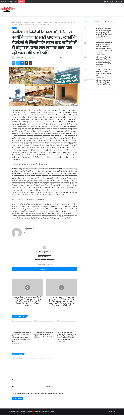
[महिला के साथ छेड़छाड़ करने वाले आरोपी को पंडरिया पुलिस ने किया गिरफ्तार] (89, 82)
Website (48, 387)
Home (15, 22)
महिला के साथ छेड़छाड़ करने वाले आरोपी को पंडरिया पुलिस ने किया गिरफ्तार (104, 82)
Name (14, 380)
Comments (108, 22)
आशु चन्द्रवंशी (18, 58)
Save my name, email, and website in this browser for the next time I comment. (39, 393)
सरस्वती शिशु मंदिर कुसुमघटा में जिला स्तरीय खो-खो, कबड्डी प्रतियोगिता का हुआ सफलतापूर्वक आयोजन (44, 335)
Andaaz (52, 412)
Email (14, 387)
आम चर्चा (20, 22)
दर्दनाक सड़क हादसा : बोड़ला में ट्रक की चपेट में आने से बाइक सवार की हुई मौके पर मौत (104, 72)
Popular (86, 22)
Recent (96, 22)
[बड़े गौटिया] (8, 10)
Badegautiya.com (39, 412)
